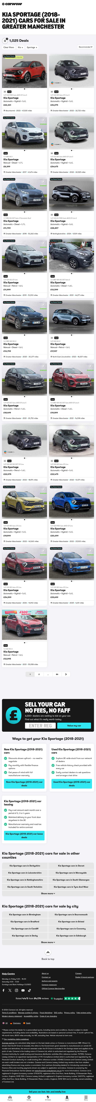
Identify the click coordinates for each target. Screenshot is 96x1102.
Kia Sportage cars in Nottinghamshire (25, 880)
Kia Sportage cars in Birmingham (25, 915)
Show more (47, 893)
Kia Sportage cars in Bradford (25, 922)
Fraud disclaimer (46, 1013)
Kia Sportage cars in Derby (25, 936)
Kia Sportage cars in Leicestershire (25, 873)
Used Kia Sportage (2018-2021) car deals (71, 784)
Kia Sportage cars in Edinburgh (71, 936)
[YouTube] (23, 991)
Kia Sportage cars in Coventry (71, 929)
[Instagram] (16, 991)
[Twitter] (10, 991)
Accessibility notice (31, 1016)
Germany (17, 1023)
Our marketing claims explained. (16, 1039)
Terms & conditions (9, 1013)
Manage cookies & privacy (28, 1013)
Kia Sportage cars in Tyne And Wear (71, 887)
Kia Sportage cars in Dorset (71, 866)
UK (7, 1023)
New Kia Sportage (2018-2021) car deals (24, 784)
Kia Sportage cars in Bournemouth (71, 915)
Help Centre (8, 974)
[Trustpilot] (64, 998)
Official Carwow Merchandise (53, 988)
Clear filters (9, 47)
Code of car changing (48, 1016)
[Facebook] (4, 991)
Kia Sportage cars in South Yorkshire (25, 887)
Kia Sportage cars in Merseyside (71, 873)
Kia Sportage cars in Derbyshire (25, 866)
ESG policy (58, 1013)
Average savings (8, 1043)
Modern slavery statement (12, 1016)
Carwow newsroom (49, 985)
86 (57, 674)
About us (45, 973)
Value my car (74, 725)
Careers (78, 973)
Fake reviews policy (83, 1013)
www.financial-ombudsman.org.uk (48, 1071)
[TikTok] (29, 991)
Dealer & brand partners (84, 977)
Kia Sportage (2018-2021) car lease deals (24, 836)
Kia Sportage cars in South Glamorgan (71, 880)
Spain (28, 1023)
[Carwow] (12, 4)
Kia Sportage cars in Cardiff (25, 929)
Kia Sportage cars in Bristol (71, 922)
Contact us (46, 977)
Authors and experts (49, 981)
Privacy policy (69, 1013)
